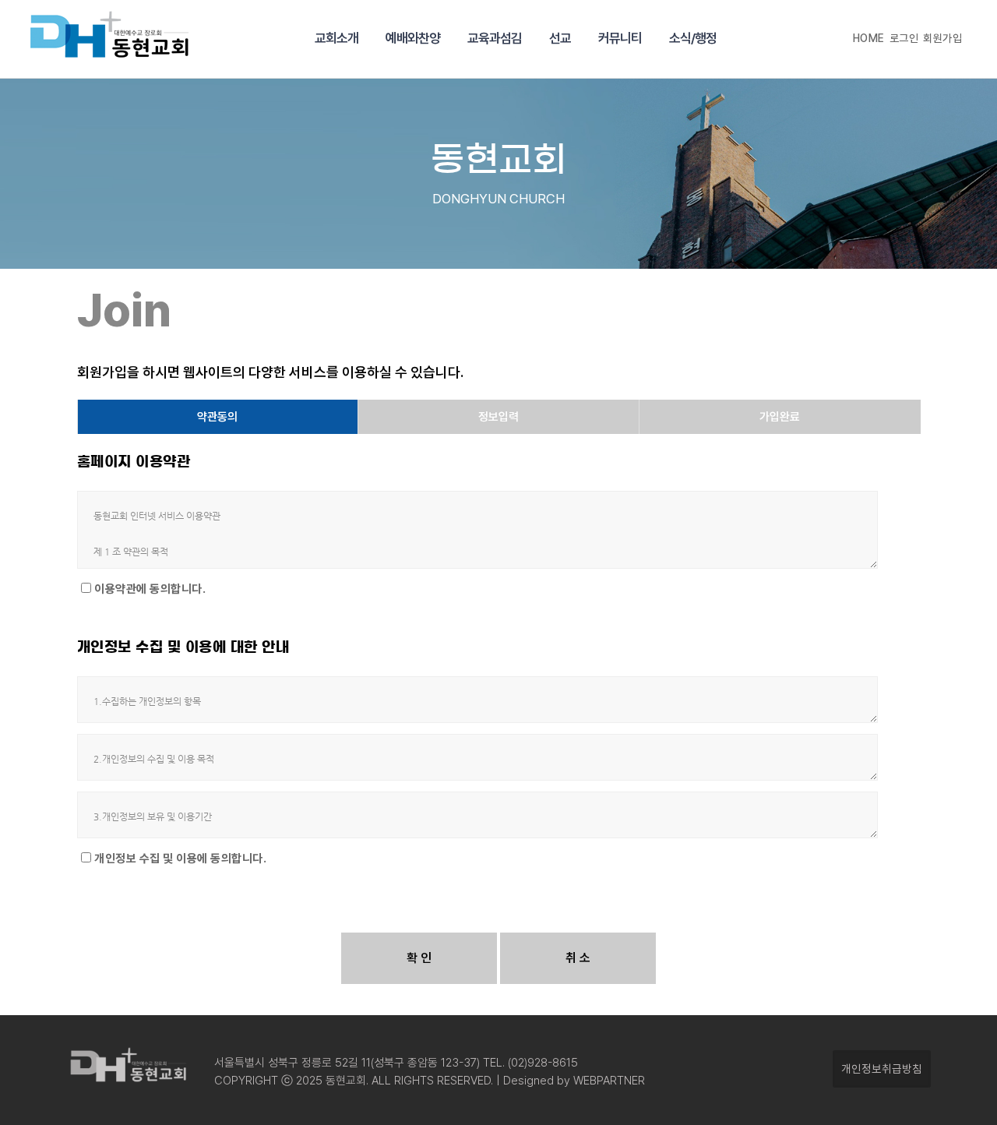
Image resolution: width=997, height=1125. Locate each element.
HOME (869, 38)
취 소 (577, 957)
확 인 (419, 957)
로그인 (904, 38)
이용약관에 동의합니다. (150, 589)
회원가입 (942, 38)
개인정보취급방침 (881, 1068)
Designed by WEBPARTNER (572, 1081)
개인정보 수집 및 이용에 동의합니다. (180, 859)
